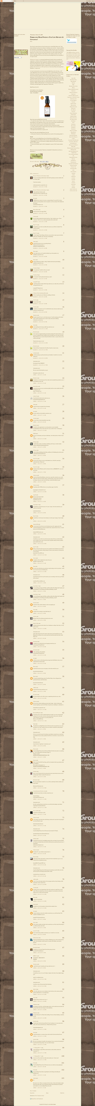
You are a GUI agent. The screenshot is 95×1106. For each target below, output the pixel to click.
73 (63, 817)
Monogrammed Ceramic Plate (73, 148)
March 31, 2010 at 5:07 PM (40, 278)
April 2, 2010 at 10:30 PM (39, 543)
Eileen (34, 251)
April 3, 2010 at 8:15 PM (39, 620)
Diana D (34, 856)
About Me (73, 78)
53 (63, 631)
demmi (34, 904)
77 (63, 857)
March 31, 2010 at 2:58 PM (40, 195)
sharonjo (35, 771)
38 (63, 495)
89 (63, 964)
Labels (73, 138)
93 (63, 997)
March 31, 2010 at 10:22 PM (40, 343)
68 (63, 771)
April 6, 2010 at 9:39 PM (39, 968)
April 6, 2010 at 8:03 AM (39, 864)
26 (63, 396)
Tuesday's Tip (73, 166)
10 (63, 259)
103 (62, 1078)
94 (63, 1004)
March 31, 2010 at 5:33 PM (40, 290)
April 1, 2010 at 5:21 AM (39, 393)
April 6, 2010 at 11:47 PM (39, 1052)
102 (62, 1070)
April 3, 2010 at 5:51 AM (39, 563)
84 (63, 922)
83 (63, 911)
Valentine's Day (73, 168)
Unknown (35, 475)
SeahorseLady (36, 937)
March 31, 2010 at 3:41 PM (40, 213)
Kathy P (34, 989)
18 (63, 325)
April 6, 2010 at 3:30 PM (39, 919)
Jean (34, 411)
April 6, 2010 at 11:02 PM (39, 1018)
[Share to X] (45, 161)
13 (63, 282)
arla (34, 658)
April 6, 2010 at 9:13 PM (39, 952)
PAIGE (34, 433)
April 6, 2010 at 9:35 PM (39, 961)
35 (63, 467)
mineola (34, 1039)
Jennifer (34, 1021)
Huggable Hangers (73, 135)
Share (31, 41)
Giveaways (73, 124)
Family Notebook (73, 113)
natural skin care (73, 190)
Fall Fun (73, 111)
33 (63, 450)
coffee (73, 174)
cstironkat (35, 353)
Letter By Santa (73, 143)
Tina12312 (35, 458)
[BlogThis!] (44, 161)
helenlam (35, 602)
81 (63, 897)
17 (63, 315)
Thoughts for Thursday (73, 163)
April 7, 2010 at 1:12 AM (39, 1075)
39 (63, 504)
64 (63, 732)
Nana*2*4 (35, 224)
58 (63, 676)
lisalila (34, 1078)
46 (63, 575)
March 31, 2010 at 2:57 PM (40, 186)
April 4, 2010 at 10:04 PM (39, 698)
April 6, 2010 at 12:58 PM (39, 908)
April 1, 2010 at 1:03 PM (39, 447)
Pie (73, 155)
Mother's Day (73, 149)
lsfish (34, 404)
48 (63, 594)
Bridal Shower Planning (73, 89)
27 (63, 404)
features (73, 179)
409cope (35, 441)
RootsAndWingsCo (37, 712)
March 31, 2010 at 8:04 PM (40, 312)
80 (63, 887)
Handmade (73, 129)
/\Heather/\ (35, 1004)
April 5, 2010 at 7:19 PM (39, 768)
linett (34, 325)
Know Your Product (73, 137)
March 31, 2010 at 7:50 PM (40, 303)
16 (63, 307)
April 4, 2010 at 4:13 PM (39, 691)
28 (63, 411)
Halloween (73, 125)
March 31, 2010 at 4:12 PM (40, 221)
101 (62, 1063)
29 (63, 418)
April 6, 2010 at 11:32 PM (39, 1029)
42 (63, 537)
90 (63, 971)
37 (63, 485)
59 (63, 687)
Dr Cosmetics (34, 59)
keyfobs (73, 187)
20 (63, 346)
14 (63, 293)
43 (63, 547)
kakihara (35, 838)
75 (63, 838)
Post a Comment (33, 1090)
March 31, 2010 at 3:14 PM (40, 206)
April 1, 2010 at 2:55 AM (39, 383)
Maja (34, 897)
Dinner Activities (73, 106)
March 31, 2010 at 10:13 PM (40, 328)
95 (63, 1013)
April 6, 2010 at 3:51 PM (39, 927)
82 (63, 904)
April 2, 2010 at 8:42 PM (39, 521)
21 (63, 353)
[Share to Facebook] (46, 161)
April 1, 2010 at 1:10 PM (39, 463)
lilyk (34, 1062)
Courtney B (35, 268)
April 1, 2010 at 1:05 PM (39, 455)
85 (63, 931)
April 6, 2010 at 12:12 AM (40, 807)
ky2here (34, 616)
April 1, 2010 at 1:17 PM (39, 472)
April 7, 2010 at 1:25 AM (39, 1087)
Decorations (73, 105)
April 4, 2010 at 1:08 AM (39, 638)
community (73, 176)
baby (73, 170)
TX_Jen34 (35, 694)
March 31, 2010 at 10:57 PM (40, 365)
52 (63, 623)
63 (63, 724)
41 (63, 524)
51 (63, 616)
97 (63, 1032)
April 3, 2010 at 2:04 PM (39, 606)
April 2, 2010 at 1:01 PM (39, 501)
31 (63, 433)
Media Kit (73, 146)
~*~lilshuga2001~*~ (37, 1047)
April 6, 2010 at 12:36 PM (39, 901)
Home (47, 1093)
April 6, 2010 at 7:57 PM (39, 944)
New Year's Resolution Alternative (73, 152)
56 (63, 658)
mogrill (34, 494)
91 (63, 982)
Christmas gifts (73, 98)
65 (63, 742)
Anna (34, 997)
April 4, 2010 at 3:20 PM (39, 684)
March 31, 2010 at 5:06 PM (40, 271)
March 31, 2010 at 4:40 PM (40, 248)
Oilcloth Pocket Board (73, 154)
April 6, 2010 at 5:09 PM (39, 934)
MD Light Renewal (43, 66)
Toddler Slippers (73, 165)
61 (63, 701)
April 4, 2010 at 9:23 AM (39, 655)
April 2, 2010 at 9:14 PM (39, 533)
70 (63, 791)
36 (63, 475)
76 (63, 850)
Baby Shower (73, 81)
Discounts (73, 108)
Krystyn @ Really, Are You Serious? (40, 175)
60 (63, 694)
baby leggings (73, 171)
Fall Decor (73, 110)
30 (63, 425)
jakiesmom (35, 641)
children (73, 173)
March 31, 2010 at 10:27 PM (40, 349)
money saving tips (73, 189)
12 (63, 275)
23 (63, 368)
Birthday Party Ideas (73, 86)
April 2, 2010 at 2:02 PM (39, 512)
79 (63, 879)
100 (62, 1056)
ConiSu (34, 887)
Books (73, 87)
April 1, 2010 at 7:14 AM (39, 415)
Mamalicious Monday (73, 144)
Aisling (34, 216)
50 (63, 609)
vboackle (35, 418)
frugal (73, 181)
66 (63, 749)
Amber (34, 241)
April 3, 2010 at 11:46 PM (39, 628)
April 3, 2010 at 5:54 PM (39, 613)
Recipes (73, 159)
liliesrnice (35, 964)
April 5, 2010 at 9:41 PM (39, 776)
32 (63, 442)
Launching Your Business (73, 140)
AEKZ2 (34, 687)
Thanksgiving (73, 162)
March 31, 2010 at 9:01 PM (40, 321)
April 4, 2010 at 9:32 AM (39, 663)
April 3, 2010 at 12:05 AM (40, 555)
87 (63, 947)
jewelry (73, 186)
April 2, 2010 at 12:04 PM (39, 491)
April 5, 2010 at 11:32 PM (39, 799)
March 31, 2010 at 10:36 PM (40, 358)
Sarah (34, 566)
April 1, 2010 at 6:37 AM (39, 401)
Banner (73, 82)
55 (63, 650)
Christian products (73, 92)
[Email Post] (40, 161)
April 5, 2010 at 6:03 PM (39, 745)
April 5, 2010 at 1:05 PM (39, 729)
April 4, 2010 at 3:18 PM (39, 673)
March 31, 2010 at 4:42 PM (40, 264)
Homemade (73, 133)
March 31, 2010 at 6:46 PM (40, 296)
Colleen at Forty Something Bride (39, 293)
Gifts (73, 122)
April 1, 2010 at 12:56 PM (39, 438)
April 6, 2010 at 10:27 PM (39, 979)
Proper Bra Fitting (73, 157)
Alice (34, 609)
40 (63, 516)
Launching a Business (73, 141)
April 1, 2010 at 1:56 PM (39, 481)
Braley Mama (35, 209)
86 (63, 938)
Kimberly (35, 425)
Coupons (73, 102)
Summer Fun (73, 160)
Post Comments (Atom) (39, 1095)
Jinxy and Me (35, 810)
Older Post (62, 1093)
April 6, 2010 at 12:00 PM (39, 884)
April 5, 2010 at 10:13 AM (40, 720)
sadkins (34, 879)
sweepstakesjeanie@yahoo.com (39, 791)
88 (63, 956)
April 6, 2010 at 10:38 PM (39, 994)
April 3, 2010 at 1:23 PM (39, 591)
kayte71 (34, 546)
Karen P (34, 516)
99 (63, 1047)
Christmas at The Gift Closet (73, 97)
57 (63, 666)
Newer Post (32, 1093)
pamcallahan (35, 386)
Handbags (73, 127)
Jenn (34, 198)
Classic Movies (73, 100)
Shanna (34, 749)
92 (63, 989)
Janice (34, 922)
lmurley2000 (35, 524)
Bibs (73, 84)
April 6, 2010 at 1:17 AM (39, 814)
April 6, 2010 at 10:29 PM (39, 986)
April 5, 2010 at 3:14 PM (39, 739)
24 (63, 378)
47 (63, 586)
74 (63, 829)
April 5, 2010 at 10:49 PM (39, 788)
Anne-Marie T (36, 504)
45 (63, 566)
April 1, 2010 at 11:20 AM (40, 430)
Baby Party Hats (73, 79)
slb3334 (34, 300)
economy (73, 178)
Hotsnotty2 (35, 779)
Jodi (34, 911)
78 (63, 868)
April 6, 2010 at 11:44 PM (39, 1044)
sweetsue (35, 306)
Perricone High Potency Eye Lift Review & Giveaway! (46, 38)
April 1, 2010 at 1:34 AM (39, 374)
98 (63, 1039)
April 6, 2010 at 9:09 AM (39, 876)
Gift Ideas (73, 121)
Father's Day (73, 114)
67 (63, 760)
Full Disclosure (73, 119)
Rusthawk (35, 331)
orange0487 (35, 281)
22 (63, 361)
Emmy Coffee (35, 623)
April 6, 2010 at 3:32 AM (39, 835)
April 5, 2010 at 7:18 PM (39, 757)
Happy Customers (73, 130)
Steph (34, 724)
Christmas (73, 94)
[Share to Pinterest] (47, 161)
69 (63, 780)
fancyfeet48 (35, 947)
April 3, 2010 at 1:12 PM (39, 582)
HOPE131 (35, 955)
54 (63, 641)
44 (63, 558)
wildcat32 (35, 396)
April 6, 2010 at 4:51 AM (39, 846)
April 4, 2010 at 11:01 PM (39, 709)
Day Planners (73, 103)
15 (63, 300)
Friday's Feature (73, 117)
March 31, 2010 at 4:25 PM (40, 230)
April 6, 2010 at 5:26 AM (39, 853)
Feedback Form (73, 116)
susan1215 (35, 930)
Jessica (34, 558)
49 (63, 602)
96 (63, 1021)
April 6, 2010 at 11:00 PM (39, 1001)
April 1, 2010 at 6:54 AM (39, 408)
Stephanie (35, 315)
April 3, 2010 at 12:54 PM (39, 571)
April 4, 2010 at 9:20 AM (39, 646)
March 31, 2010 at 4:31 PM (40, 238)
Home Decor (73, 132)
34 (63, 458)
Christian (73, 90)
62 (63, 712)
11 (63, 268)
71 (63, 802)
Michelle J (35, 378)
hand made (73, 184)
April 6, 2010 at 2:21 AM (39, 825)
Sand (34, 1032)
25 (63, 386)
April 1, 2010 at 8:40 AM (39, 422)
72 (63, 810)
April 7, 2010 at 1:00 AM (39, 1066)
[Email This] (42, 161)
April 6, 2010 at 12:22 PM (39, 894)
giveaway (73, 182)
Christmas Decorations (73, 95)
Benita (34, 666)
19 (63, 332)
